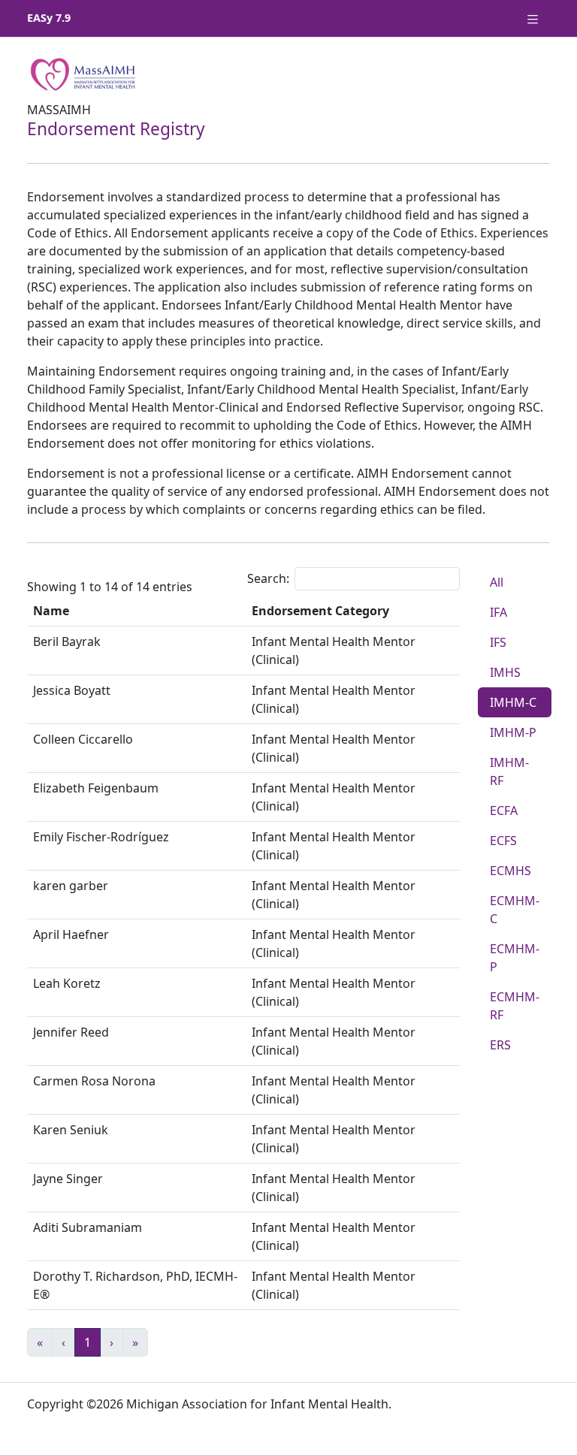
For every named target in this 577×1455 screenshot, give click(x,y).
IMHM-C (513, 702)
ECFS (503, 840)
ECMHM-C (514, 909)
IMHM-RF (509, 771)
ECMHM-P (514, 957)
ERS (500, 1045)
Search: (268, 578)
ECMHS (510, 870)
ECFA (504, 810)
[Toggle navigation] (532, 18)
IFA (498, 612)
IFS (498, 642)
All (496, 582)
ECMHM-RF (514, 1006)
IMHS (505, 672)
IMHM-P (513, 732)
